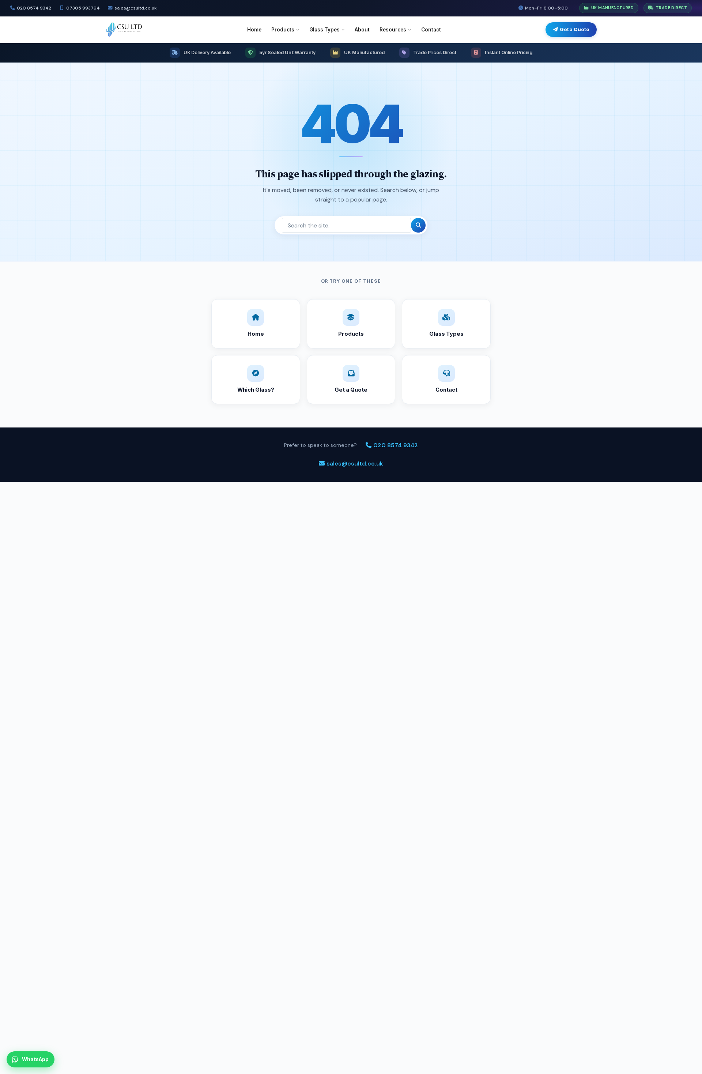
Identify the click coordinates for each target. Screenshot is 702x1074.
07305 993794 (82, 8)
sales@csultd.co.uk (135, 8)
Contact (431, 30)
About (362, 30)
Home (254, 30)
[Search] (418, 225)
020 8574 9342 (34, 8)
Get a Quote (574, 29)
